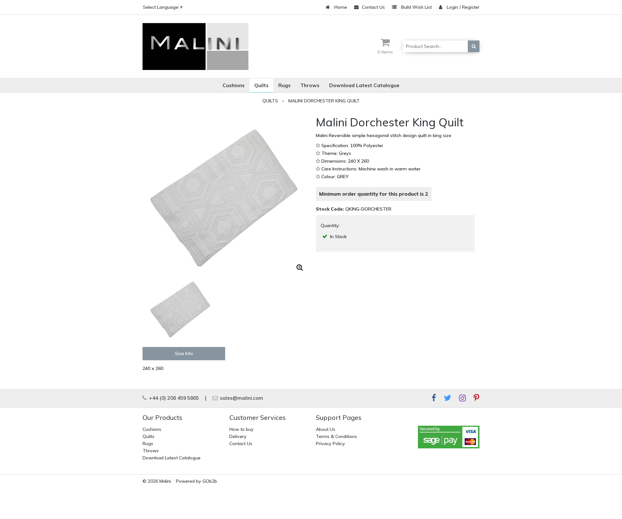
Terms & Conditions (336, 436)
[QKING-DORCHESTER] (226, 194)
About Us (325, 429)
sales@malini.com (241, 398)
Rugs (148, 443)
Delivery (238, 436)
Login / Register (462, 7)
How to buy (241, 429)
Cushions (152, 429)
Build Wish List (416, 7)
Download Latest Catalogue (172, 458)
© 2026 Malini (157, 481)
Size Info (184, 353)
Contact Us (373, 7)
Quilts (149, 436)
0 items (385, 52)
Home (340, 7)
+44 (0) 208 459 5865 (173, 398)
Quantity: (330, 225)
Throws (151, 451)
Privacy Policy (330, 443)
